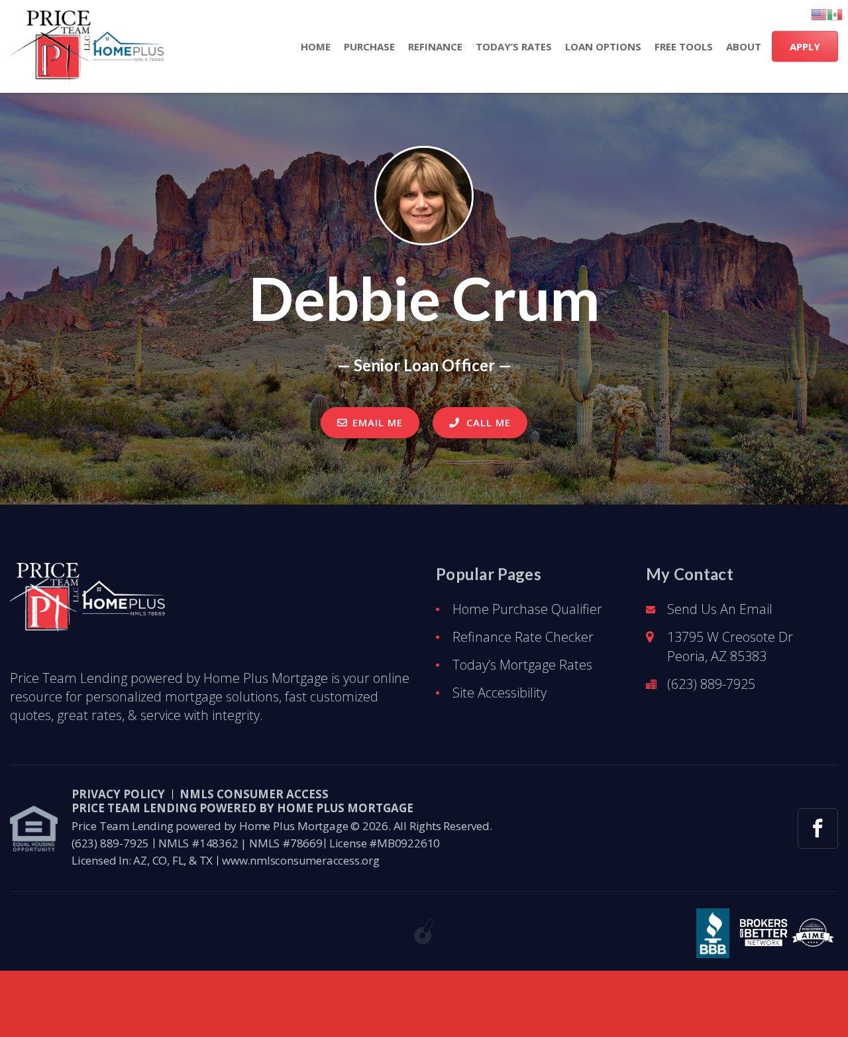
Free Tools (684, 46)
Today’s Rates (514, 46)
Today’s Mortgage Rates (522, 665)
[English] (819, 15)
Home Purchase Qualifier (527, 609)
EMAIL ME (377, 422)
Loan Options (603, 46)
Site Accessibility (499, 693)
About (743, 46)
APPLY (805, 46)
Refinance (435, 46)
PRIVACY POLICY (118, 794)
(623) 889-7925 (711, 684)
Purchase (369, 46)
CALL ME (487, 422)
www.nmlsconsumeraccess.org (301, 860)
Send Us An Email (719, 609)
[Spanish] (835, 15)
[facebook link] (818, 828)
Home (316, 46)
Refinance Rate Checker (523, 637)
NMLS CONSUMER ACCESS (254, 794)
